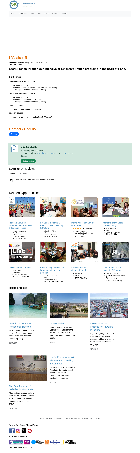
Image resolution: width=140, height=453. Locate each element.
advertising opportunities (47, 153)
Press (91, 418)
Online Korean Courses (20, 268)
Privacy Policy (58, 418)
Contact (97, 418)
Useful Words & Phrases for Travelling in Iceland (101, 326)
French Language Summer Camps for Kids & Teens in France (20, 225)
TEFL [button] (39, 14)
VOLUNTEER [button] (23, 14)
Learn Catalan (57, 323)
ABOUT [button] (65, 14)
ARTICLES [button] (55, 14)
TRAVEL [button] (13, 14)
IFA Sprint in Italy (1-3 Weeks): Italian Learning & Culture (51, 225)
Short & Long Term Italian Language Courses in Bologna (52, 270)
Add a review (23, 173)
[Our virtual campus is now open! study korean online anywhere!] (22, 253)
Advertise (85, 418)
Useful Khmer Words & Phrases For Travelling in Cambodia (62, 360)
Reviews (12, 173)
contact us (65, 153)
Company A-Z (75, 418)
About (42, 418)
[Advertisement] (70, 32)
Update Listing (28, 161)
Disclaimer (49, 418)
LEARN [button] (46, 14)
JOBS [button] (32, 14)
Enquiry (14, 134)
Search (67, 418)
